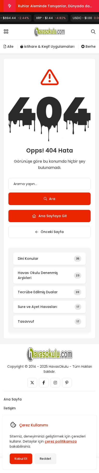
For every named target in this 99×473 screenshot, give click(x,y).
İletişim (10, 408)
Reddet (45, 458)
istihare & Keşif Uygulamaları (48, 46)
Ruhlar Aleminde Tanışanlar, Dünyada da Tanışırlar (54, 8)
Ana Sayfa (13, 399)
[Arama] (93, 32)
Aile (9, 46)
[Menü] (6, 31)
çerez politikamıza (61, 441)
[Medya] (32, 382)
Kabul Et (20, 458)
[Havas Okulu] (49, 32)
